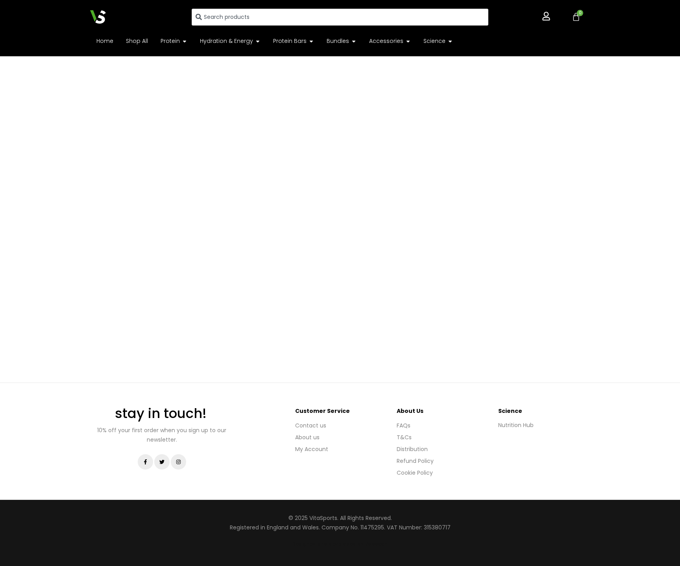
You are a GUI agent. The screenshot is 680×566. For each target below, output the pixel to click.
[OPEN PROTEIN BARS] (311, 41)
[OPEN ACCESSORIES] (408, 41)
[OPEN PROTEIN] (184, 41)
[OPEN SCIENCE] (450, 41)
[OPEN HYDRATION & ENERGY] (258, 41)
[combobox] (340, 17)
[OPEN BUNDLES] (354, 41)
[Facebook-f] (145, 462)
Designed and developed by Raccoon (339, 543)
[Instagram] (178, 462)
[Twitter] (162, 462)
